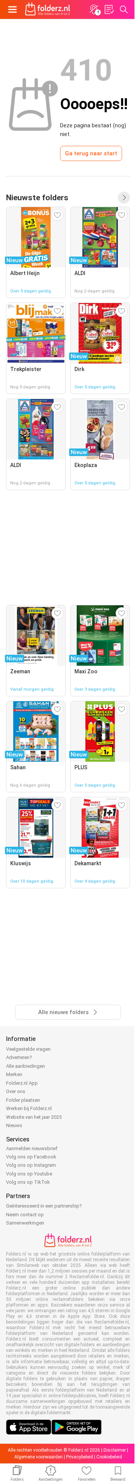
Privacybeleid (79, 1457)
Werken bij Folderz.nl (29, 1108)
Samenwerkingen (25, 1223)
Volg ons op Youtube (29, 1174)
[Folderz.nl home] (47, 9)
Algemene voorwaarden (38, 1457)
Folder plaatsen (23, 1100)
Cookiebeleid (109, 1457)
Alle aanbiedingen (25, 1066)
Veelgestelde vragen (28, 1049)
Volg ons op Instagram (31, 1165)
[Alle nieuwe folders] (124, 198)
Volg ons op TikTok (28, 1182)
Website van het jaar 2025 (34, 1117)
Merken (14, 1074)
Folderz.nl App (22, 1083)
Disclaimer (115, 1450)
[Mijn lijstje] (109, 9)
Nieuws (14, 1125)
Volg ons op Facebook (31, 1157)
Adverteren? (19, 1057)
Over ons (15, 1091)
